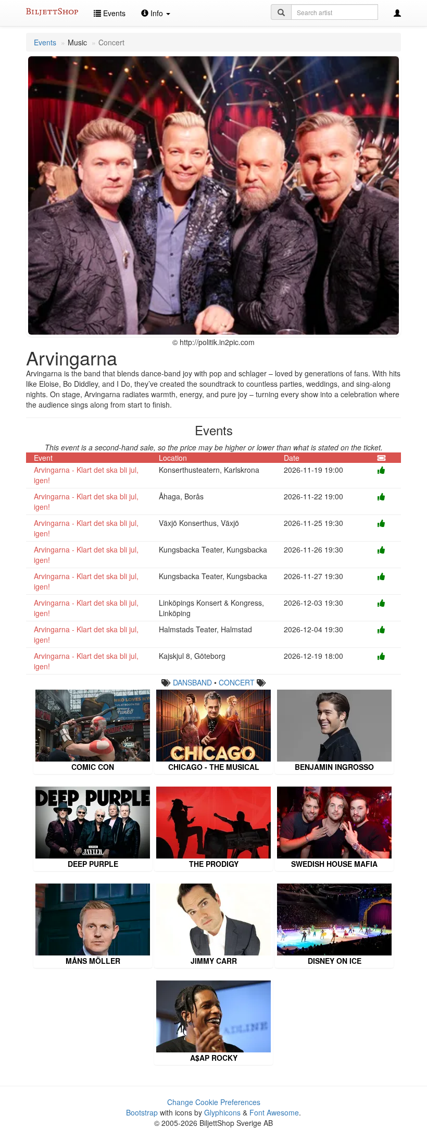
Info (156, 13)
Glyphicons (222, 1112)
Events (113, 13)
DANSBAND (192, 682)
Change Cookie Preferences (213, 1102)
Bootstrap (142, 1112)
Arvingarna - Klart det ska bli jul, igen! (86, 474)
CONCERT (237, 682)
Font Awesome (274, 1112)
